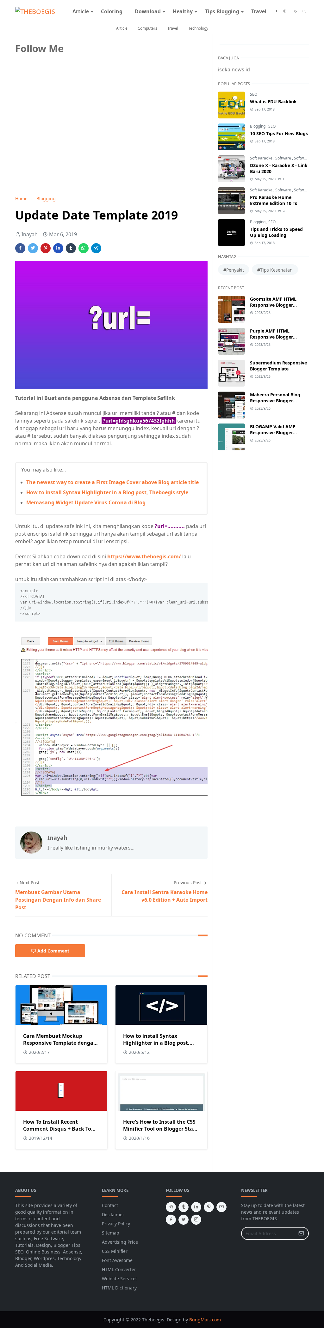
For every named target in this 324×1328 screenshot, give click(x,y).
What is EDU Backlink (273, 102)
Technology (198, 28)
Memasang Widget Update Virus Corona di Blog (86, 502)
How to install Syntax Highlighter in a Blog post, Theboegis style (107, 492)
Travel (172, 28)
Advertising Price (120, 1242)
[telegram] (171, 1207)
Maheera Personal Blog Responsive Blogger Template (275, 401)
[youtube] (221, 1207)
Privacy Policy (116, 1224)
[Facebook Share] (20, 248)
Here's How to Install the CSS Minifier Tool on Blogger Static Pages (161, 1128)
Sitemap (110, 1233)
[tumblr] (183, 1207)
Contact (110, 1205)
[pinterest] (209, 1207)
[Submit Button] (301, 1233)
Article (122, 28)
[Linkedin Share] (58, 248)
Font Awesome (117, 1260)
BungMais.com (205, 1320)
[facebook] (276, 11)
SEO (253, 94)
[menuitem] (80, 11)
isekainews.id (234, 69)
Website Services (120, 1279)
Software (283, 158)
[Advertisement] (62, 146)
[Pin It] (45, 248)
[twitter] (183, 1220)
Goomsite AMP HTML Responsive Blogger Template (273, 305)
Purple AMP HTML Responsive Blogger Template (271, 337)
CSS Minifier (115, 1251)
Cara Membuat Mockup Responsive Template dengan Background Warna (60, 1042)
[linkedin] (196, 1207)
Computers (147, 28)
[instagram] (285, 11)
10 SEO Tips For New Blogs (279, 133)
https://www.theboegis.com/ (144, 556)
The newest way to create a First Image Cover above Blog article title (112, 482)
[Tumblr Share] (71, 248)
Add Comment (53, 951)
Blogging (258, 126)
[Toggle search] (304, 11)
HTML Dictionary (119, 1288)
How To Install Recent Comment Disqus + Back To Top (57, 1128)
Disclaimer (113, 1214)
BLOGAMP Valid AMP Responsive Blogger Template (273, 433)
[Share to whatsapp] (83, 248)
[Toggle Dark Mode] (295, 11)
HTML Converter (119, 1269)
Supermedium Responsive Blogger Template (278, 366)
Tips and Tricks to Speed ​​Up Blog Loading (277, 232)
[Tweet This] (33, 248)
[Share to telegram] (96, 248)
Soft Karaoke (261, 158)
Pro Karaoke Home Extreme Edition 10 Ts (273, 200)
